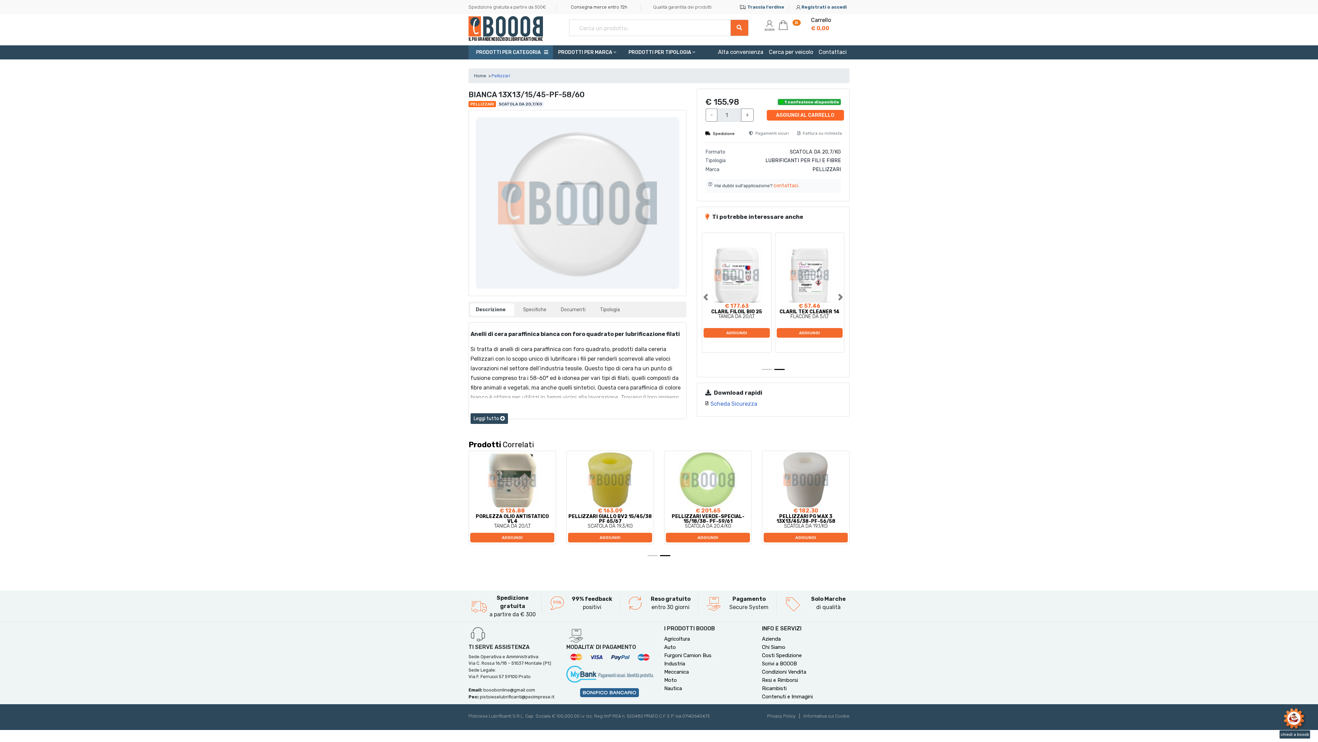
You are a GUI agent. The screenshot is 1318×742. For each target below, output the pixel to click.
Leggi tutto (487, 418)
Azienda (771, 639)
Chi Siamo (773, 647)
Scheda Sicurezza (733, 404)
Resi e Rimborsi (780, 680)
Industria (674, 664)
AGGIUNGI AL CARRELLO (805, 115)
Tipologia (610, 310)
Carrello (821, 24)
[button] (712, 297)
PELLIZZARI (826, 169)
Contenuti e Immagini (787, 697)
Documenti (573, 310)
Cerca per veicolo (791, 52)
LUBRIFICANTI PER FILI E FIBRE (803, 161)
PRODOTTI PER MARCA (585, 52)
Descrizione (491, 310)
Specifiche (534, 310)
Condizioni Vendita (784, 672)
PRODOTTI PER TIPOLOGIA (660, 52)
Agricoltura (677, 639)
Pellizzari (501, 75)
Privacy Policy (781, 716)
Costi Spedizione (782, 655)
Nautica (673, 688)
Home (480, 75)
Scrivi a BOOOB (779, 664)
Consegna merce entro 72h (599, 7)
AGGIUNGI (736, 332)
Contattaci (833, 52)
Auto (670, 647)
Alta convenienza (740, 52)
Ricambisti (774, 688)
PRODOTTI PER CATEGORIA (508, 52)
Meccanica (676, 672)
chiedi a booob (1295, 734)
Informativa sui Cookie (826, 716)
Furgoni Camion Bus (688, 655)
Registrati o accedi (824, 7)
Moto (670, 680)
